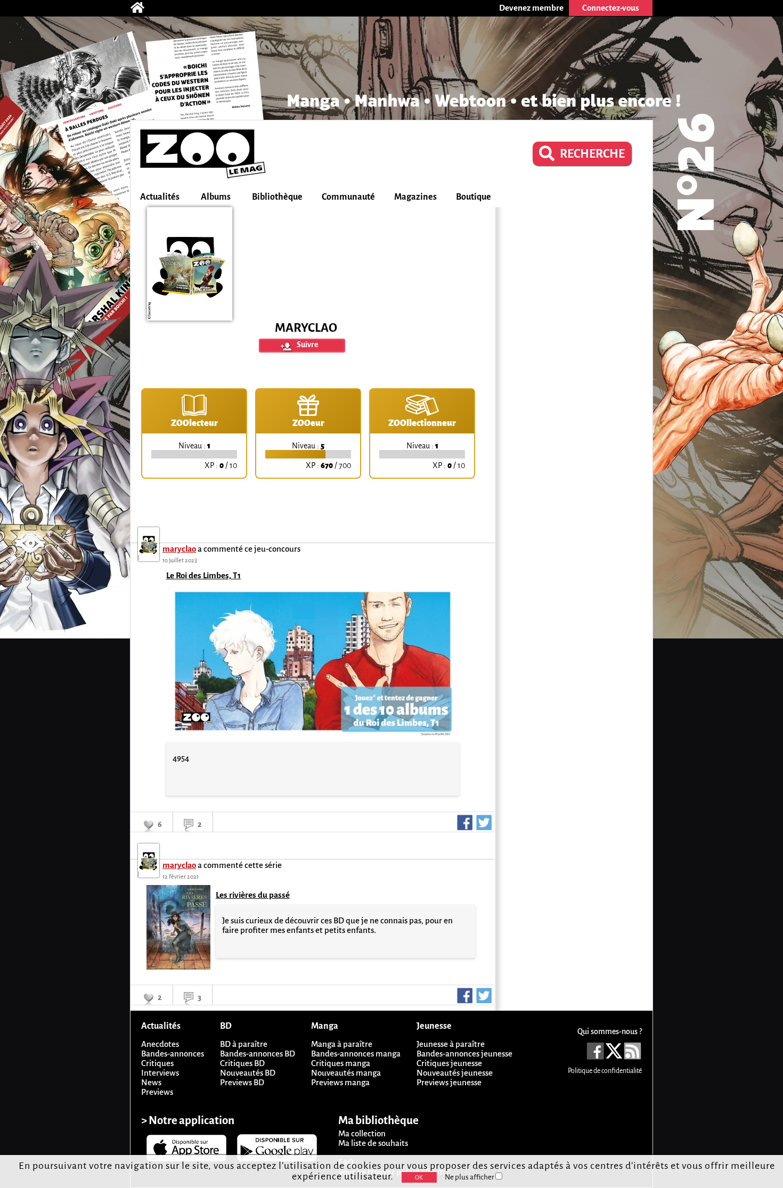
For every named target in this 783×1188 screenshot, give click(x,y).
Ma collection (362, 1133)
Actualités (160, 197)
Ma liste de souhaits (373, 1143)
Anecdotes (160, 1043)
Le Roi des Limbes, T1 (203, 575)
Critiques (157, 1063)
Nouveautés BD (247, 1072)
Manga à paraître (341, 1043)
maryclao (179, 548)
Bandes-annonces (172, 1053)
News (151, 1082)
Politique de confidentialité (605, 1071)
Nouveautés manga (346, 1072)
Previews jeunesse (449, 1082)
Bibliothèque (277, 197)
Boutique (473, 197)
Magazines (415, 197)
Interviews (160, 1072)
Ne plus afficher (470, 1177)
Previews (157, 1091)
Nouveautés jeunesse (455, 1072)
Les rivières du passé (253, 894)
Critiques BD (242, 1063)
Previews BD (242, 1082)
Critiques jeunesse (449, 1063)
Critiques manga (340, 1063)
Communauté (348, 197)
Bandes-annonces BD (257, 1053)
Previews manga (340, 1082)
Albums (216, 197)
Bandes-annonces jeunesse (464, 1053)
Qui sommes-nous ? (609, 1031)
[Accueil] (142, 8)
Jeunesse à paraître (451, 1043)
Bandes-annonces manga (356, 1053)
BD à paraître (243, 1043)
